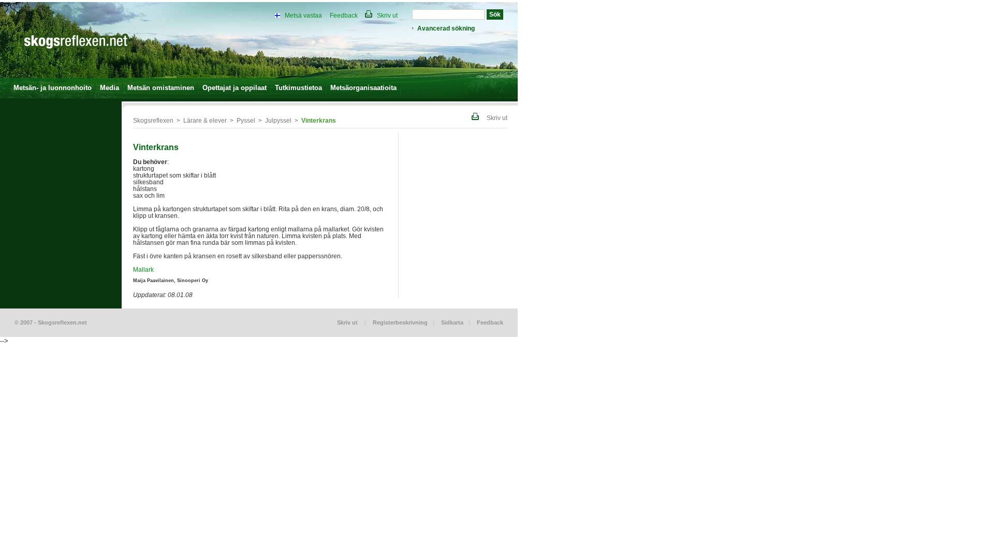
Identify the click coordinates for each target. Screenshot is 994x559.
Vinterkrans (318, 120)
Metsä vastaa (303, 15)
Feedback (344, 15)
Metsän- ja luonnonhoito (52, 88)
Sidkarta (452, 322)
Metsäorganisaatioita (363, 88)
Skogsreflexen (153, 120)
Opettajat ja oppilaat (234, 88)
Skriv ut (386, 15)
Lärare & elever (205, 120)
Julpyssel (278, 120)
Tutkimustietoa (298, 88)
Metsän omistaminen (160, 88)
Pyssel (246, 120)
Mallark (143, 269)
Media (109, 88)
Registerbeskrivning (400, 322)
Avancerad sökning (446, 28)
